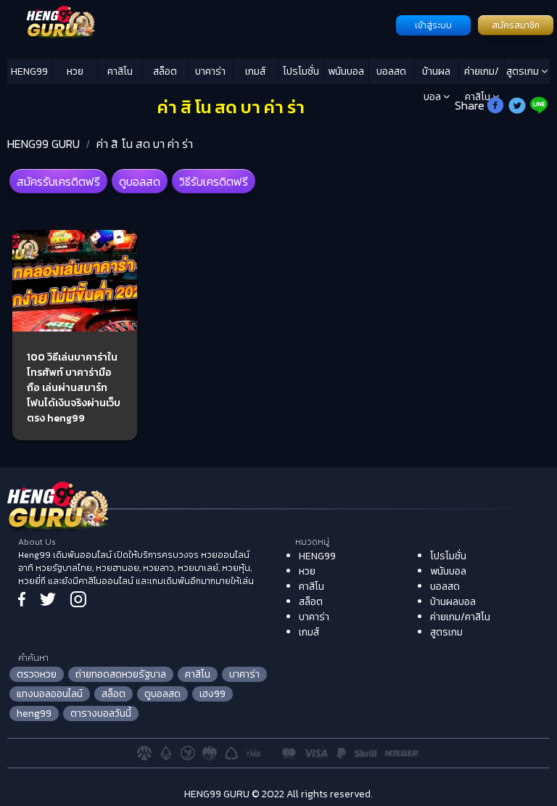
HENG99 (29, 71)
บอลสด (391, 71)
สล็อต (165, 71)
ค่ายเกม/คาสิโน (481, 74)
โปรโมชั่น (301, 71)
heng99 (34, 713)
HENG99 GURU (43, 143)
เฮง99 (212, 694)
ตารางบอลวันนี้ (100, 713)
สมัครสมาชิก (516, 25)
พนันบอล (346, 71)
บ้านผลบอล (436, 74)
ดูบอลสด (139, 181)
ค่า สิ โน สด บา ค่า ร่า (144, 143)
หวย (75, 71)
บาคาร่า (210, 71)
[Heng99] (199, 24)
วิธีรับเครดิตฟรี (213, 181)
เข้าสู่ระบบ (433, 25)
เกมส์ (255, 71)
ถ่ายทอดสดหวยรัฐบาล (120, 674)
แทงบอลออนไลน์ (50, 694)
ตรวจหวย (37, 674)
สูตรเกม (523, 71)
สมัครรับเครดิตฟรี (58, 181)
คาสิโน (120, 71)
